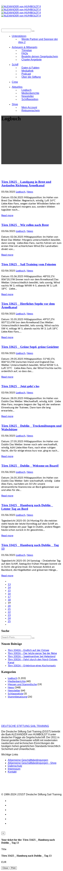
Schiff (15, 64)
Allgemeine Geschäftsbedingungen (28, 760)
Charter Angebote (31, 59)
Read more (7, 215)
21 (9, 609)
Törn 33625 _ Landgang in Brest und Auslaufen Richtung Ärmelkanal (26, 183)
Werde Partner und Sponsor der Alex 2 (38, 41)
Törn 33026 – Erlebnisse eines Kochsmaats (32, 665)
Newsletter (14, 690)
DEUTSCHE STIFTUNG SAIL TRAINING (25, 726)
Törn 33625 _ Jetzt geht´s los (20, 386)
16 (9, 593)
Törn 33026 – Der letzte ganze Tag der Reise (32, 653)
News (30, 191)
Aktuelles (17, 87)
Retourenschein (30, 110)
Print (13, 868)
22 (9, 612)
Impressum (14, 768)
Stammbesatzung (17, 696)
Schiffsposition (29, 99)
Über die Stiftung (31, 77)
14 (9, 587)
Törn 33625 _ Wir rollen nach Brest (25, 225)
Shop (15, 104)
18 (9, 599)
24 (9, 618)
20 (9, 606)
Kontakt (12, 771)
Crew (15, 82)
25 (9, 621)
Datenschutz (15, 765)
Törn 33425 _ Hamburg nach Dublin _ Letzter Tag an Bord (27, 507)
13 (9, 584)
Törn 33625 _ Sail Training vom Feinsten (28, 264)
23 (9, 615)
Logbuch (20, 191)
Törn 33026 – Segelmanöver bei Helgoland (31, 656)
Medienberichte (17, 681)
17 (9, 596)
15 (9, 590)
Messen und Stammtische (22, 684)
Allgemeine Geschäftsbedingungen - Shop (32, 763)
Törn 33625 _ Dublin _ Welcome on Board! (30, 465)
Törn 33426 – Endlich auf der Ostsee (28, 650)
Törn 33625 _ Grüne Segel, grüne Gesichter (30, 347)
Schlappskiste (15, 693)
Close (5, 868)
